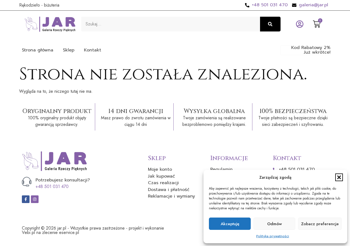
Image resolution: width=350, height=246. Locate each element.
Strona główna (37, 50)
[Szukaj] (270, 24)
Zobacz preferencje (320, 224)
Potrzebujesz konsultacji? (63, 180)
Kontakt (92, 50)
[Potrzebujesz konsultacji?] (26, 181)
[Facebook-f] (26, 199)
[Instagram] (35, 199)
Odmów (274, 224)
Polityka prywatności (272, 236)
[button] (339, 177)
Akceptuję (230, 224)
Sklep (68, 50)
